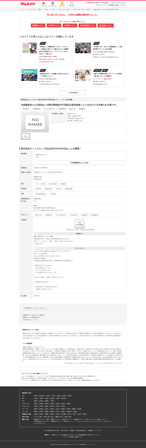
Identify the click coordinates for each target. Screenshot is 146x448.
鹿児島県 (69, 411)
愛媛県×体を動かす (72, 333)
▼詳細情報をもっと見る (30, 319)
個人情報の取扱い (81, 430)
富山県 (52, 406)
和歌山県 (63, 398)
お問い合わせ (64, 430)
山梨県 (35, 406)
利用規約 (72, 430)
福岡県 (35, 411)
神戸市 (69, 414)
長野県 (46, 406)
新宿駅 (41, 414)
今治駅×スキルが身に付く (70, 335)
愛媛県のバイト (38, 25)
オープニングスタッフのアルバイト (102, 421)
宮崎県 (63, 411)
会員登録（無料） (114, 5)
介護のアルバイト (68, 421)
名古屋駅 (63, 414)
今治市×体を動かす (28, 335)
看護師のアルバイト (56, 421)
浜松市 (57, 414)
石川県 (57, 406)
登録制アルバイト (79, 419)
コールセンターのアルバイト (83, 421)
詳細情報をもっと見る (80, 163)
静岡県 (46, 401)
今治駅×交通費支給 (54, 335)
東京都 (35, 396)
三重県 (52, 401)
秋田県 (57, 403)
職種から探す (59, 416)
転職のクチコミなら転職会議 (59, 435)
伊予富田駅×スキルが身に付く (31, 338)
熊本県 (52, 411)
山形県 (63, 403)
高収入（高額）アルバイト (53, 419)
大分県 (57, 411)
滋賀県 (52, 398)
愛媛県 (74, 409)
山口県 (57, 409)
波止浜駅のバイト (105, 25)
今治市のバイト (54, 25)
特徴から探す (68, 416)
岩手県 (46, 403)
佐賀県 (41, 411)
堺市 (74, 414)
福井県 (63, 406)
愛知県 (35, 401)
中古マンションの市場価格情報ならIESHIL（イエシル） (84, 435)
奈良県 (57, 398)
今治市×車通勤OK (41, 335)
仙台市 (79, 414)
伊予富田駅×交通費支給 (112, 335)
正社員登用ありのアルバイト (41, 421)
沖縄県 (75, 411)
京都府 (46, 398)
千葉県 (53, 396)
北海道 (35, 403)
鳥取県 (35, 409)
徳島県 (63, 409)
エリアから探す (38, 416)
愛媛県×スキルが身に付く (56, 333)
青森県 (41, 403)
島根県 (41, 409)
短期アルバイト (101, 419)
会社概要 (90, 430)
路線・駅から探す (49, 416)
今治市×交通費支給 (98, 333)
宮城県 (52, 403)
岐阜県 (41, 401)
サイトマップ (98, 430)
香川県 (68, 409)
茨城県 (58, 396)
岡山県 (46, 409)
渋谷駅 (35, 414)
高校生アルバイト (67, 419)
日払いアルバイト (90, 419)
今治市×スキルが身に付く (113, 333)
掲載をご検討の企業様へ (119, 2)
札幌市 (85, 414)
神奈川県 (41, 396)
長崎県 (46, 411)
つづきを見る (73, 92)
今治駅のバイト (69, 25)
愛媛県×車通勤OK (85, 333)
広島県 (52, 409)
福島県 (68, 403)
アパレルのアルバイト (40, 423)
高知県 (79, 409)
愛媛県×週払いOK (28, 333)
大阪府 (35, 398)
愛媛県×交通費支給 (41, 333)
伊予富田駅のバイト (87, 25)
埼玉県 (48, 396)
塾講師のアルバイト (39, 419)
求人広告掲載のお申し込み (51, 430)
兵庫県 (41, 398)
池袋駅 (46, 414)
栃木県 (64, 396)
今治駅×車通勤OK (98, 335)
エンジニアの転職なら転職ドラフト (73, 437)
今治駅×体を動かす (85, 335)
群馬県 (69, 396)
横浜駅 (52, 414)
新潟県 (41, 406)
